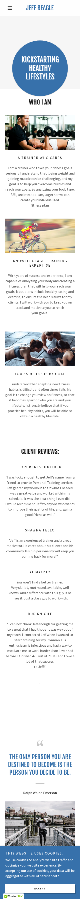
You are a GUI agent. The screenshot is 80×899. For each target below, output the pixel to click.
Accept (40, 888)
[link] (40, 8)
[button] (10, 8)
